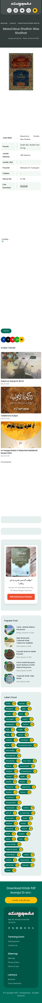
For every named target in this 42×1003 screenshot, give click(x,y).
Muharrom (28, 787)
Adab (10, 703)
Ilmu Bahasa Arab (27, 745)
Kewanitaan (27, 766)
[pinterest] (13, 339)
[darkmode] (22, 10)
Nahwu (25, 792)
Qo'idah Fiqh (27, 813)
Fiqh (10, 730)
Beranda (4, 23)
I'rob (10, 745)
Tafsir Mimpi (12, 855)
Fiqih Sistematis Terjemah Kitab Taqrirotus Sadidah (24, 640)
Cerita (10, 714)
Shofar (25, 823)
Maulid (25, 782)
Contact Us (12, 945)
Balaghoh (12, 709)
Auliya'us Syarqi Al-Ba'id (12, 381)
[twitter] (13, 928)
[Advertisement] (21, 216)
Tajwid (28, 855)
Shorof (26, 829)
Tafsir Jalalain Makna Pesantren (25, 628)
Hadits (22, 730)
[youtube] (25, 928)
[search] (28, 10)
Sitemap (11, 958)
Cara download (14, 983)
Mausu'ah (12, 787)
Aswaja (24, 703)
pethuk (28, 808)
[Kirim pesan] (35, 10)
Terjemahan (27, 860)
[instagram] (17, 928)
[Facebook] (4, 339)
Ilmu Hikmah (13, 756)
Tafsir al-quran (14, 849)
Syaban (24, 834)
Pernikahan (12, 808)
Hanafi (22, 735)
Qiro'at (10, 813)
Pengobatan (13, 802)
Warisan (27, 865)
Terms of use (13, 966)
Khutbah (11, 771)
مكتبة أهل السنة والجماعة (21, 900)
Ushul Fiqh (12, 865)
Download (24, 186)
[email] (21, 339)
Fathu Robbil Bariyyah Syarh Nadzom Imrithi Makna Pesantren (25, 665)
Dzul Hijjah (12, 719)
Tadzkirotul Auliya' (9, 416)
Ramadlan (12, 818)
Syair (23, 839)
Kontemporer (28, 771)
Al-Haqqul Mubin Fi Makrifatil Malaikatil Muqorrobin (19, 451)
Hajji (10, 735)
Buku (26, 709)
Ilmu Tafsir (29, 761)
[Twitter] (8, 339)
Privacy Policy (13, 962)
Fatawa (28, 724)
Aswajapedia (24, 993)
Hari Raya (26, 740)
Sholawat (12, 829)
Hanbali (11, 740)
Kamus (11, 766)
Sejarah (11, 823)
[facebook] (9, 928)
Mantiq (11, 782)
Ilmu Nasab (12, 761)
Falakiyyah (12, 724)
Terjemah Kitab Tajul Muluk (25, 677)
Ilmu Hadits (12, 750)
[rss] (33, 928)
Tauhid (11, 860)
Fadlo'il (27, 719)
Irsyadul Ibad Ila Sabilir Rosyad (26, 652)
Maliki (25, 776)
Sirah (10, 834)
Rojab (27, 818)
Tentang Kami (13, 941)
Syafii (10, 839)
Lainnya (13, 23)
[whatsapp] (17, 339)
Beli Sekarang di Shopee (21, 597)
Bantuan (11, 979)
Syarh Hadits (13, 844)
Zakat (10, 870)
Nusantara (12, 797)
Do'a (23, 714)
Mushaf (11, 792)
